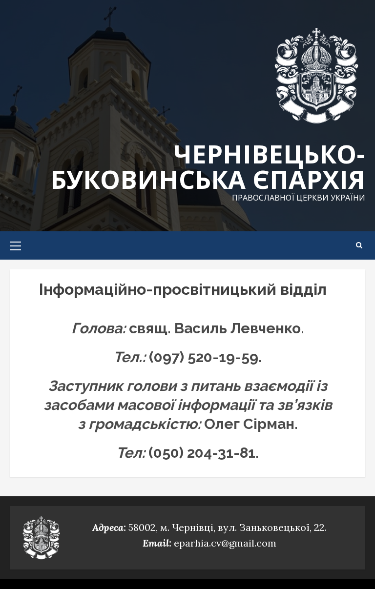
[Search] (359, 245)
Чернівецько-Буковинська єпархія (207, 166)
